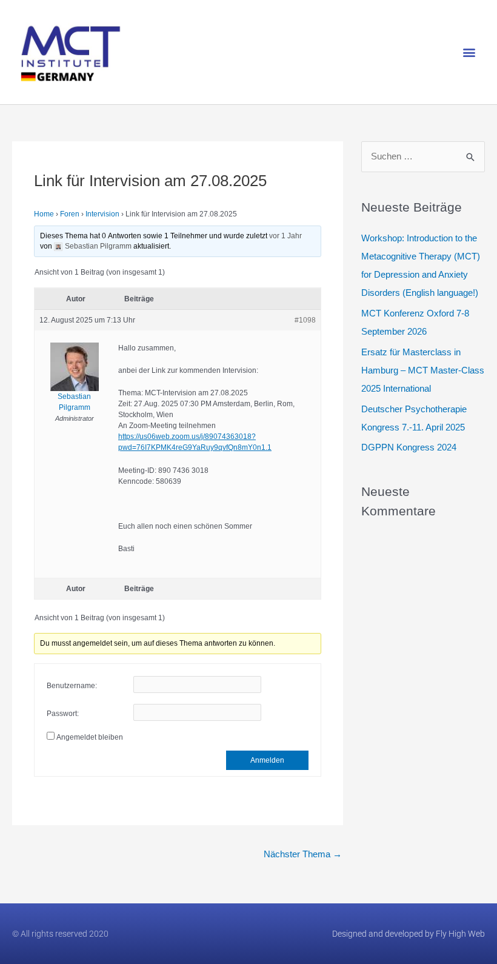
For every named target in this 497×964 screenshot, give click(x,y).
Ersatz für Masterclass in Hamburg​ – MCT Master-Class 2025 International (422, 370)
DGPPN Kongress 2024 (408, 447)
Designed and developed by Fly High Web (408, 934)
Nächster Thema (303, 854)
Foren (69, 214)
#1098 (305, 320)
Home (44, 214)
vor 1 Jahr (285, 236)
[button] (469, 52)
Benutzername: (72, 685)
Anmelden (267, 760)
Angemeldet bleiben (89, 737)
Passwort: (63, 713)
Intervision (102, 214)
